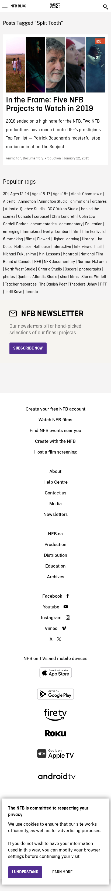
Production (55, 544)
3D (5, 194)
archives (99, 201)
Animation (27, 201)
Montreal (70, 254)
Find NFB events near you (55, 430)
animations (79, 201)
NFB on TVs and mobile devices (55, 658)
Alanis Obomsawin (86, 194)
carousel (41, 216)
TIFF (103, 284)
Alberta (9, 201)
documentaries (43, 224)
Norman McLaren (92, 262)
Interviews (83, 247)
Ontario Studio (50, 269)
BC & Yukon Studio (62, 209)
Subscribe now (28, 348)
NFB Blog (18, 6)
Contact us (55, 493)
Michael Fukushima (19, 254)
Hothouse (22, 247)
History (88, 239)
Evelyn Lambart (56, 231)
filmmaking (13, 239)
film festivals (93, 231)
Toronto (31, 292)
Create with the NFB (55, 441)
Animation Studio (53, 201)
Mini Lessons (49, 254)
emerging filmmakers (21, 231)
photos (9, 277)
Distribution (55, 555)
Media (55, 503)
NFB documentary (59, 262)
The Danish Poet (53, 284)
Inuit (98, 247)
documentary (70, 224)
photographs (90, 269)
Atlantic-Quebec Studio (25, 209)
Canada (24, 216)
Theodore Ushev (83, 284)
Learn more (61, 872)
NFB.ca (55, 533)
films (30, 239)
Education (93, 224)
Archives (55, 576)
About (55, 471)
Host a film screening (55, 452)
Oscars (71, 269)
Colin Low (87, 216)
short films (69, 277)
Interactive (62, 247)
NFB (37, 262)
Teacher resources (21, 284)
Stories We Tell (93, 277)
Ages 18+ (60, 194)
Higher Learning (66, 239)
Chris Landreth (64, 216)
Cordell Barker (15, 224)
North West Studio (20, 269)
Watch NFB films (55, 419)
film (75, 231)
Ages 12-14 (19, 194)
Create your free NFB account (55, 409)
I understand (25, 872)
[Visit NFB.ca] (65, 5)
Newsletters (55, 514)
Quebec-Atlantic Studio (37, 277)
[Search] (106, 7)
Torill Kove (13, 292)
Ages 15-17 (41, 194)
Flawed (43, 239)
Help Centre (55, 482)
